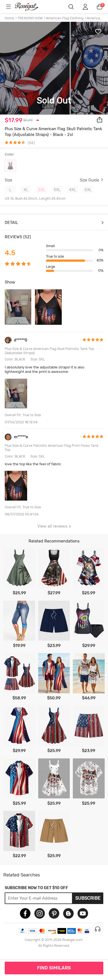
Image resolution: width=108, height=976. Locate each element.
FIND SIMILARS (54, 967)
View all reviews (52, 526)
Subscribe (88, 898)
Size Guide (89, 180)
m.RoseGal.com (30, 6)
